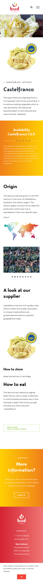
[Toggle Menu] (37, 7)
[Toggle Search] (31, 7)
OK (21, 577)
